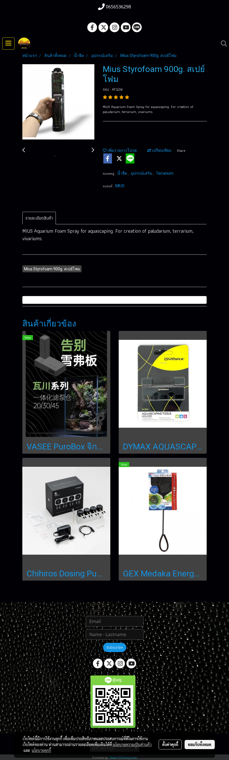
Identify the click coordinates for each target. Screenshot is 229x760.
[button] (222, 43)
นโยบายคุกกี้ (41, 750)
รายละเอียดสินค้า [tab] (39, 218)
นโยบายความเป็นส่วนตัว (132, 744)
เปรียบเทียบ (161, 150)
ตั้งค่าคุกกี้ (170, 744)
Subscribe (114, 647)
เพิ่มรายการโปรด (122, 150)
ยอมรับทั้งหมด (199, 744)
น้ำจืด (122, 173)
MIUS (120, 186)
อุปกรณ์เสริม (142, 173)
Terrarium (164, 173)
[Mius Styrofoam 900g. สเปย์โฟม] (58, 102)
